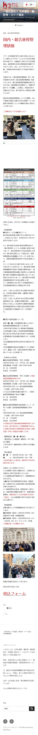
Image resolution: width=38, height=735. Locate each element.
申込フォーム (14, 594)
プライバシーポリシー (10, 727)
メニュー (20, 25)
